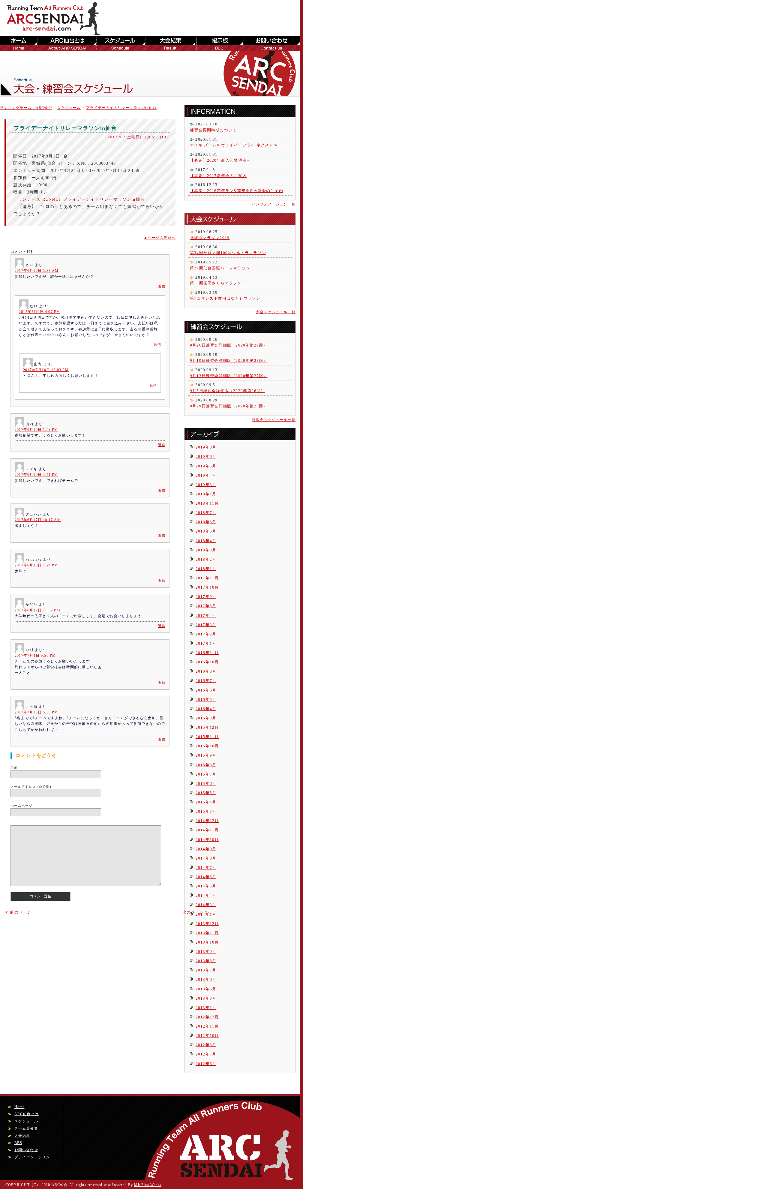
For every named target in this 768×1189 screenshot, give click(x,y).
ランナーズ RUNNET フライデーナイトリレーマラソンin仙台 (81, 199)
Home (19, 1107)
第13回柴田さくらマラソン (216, 283)
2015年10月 (207, 746)
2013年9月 (206, 951)
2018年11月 (207, 503)
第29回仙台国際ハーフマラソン (220, 268)
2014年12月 (207, 820)
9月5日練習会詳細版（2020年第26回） (227, 391)
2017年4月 (206, 615)
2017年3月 (206, 625)
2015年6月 (206, 783)
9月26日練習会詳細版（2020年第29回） (228, 345)
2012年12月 (207, 1017)
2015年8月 (206, 765)
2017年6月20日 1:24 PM (36, 565)
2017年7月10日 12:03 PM (46, 370)
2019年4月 (206, 475)
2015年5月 (206, 793)
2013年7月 (206, 970)
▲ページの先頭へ (160, 238)
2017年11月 (207, 578)
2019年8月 (206, 447)
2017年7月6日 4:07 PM (39, 312)
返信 (161, 286)
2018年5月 (206, 531)
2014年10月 (207, 839)
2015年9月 (206, 755)
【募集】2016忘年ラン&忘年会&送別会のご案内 (236, 190)
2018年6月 (206, 522)
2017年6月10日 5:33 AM (37, 271)
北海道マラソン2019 (210, 238)
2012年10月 (207, 1035)
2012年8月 (206, 1045)
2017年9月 (206, 596)
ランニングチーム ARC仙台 (26, 108)
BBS (219, 43)
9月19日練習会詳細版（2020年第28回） (228, 360)
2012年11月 (207, 1026)
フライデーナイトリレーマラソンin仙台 (121, 108)
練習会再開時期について (213, 130)
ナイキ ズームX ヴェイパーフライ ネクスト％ (234, 145)
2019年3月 (206, 484)
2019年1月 (206, 494)
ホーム (18, 43)
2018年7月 (206, 512)
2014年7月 (206, 867)
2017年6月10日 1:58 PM (36, 430)
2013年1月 (206, 1007)
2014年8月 (206, 858)
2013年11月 (207, 933)
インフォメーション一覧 (274, 204)
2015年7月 (206, 774)
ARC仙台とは (66, 43)
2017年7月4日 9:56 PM (35, 655)
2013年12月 (207, 923)
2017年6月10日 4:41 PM (36, 475)
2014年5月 (206, 886)
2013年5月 (206, 989)
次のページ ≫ (195, 912)
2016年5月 (206, 699)
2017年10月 (207, 587)
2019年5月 (206, 466)
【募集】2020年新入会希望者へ (220, 160)
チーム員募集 (26, 1128)
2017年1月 (206, 643)
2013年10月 (207, 942)
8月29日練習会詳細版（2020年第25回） (228, 406)
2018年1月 (206, 568)
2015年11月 (207, 736)
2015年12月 (207, 727)
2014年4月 (206, 895)
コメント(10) (155, 137)
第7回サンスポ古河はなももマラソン (225, 298)
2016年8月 (206, 671)
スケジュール (120, 43)
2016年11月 (207, 652)
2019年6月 (206, 456)
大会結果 (170, 43)
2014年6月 (206, 877)
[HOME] (57, 33)
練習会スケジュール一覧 (274, 420)
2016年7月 (206, 680)
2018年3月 (206, 550)
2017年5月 (206, 606)
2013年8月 (206, 961)
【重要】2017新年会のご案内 (218, 175)
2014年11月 (207, 830)
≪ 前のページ (17, 912)
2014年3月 (206, 904)
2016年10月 (207, 662)
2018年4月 (206, 541)
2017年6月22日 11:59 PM (37, 610)
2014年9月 (206, 849)
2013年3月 (206, 998)
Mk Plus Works (147, 1185)
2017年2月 (206, 634)
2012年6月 (206, 1063)
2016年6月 (206, 690)
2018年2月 (206, 559)
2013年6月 (206, 979)
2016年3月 (206, 718)
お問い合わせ (271, 43)
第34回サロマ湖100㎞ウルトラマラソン (228, 253)
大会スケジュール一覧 (276, 312)
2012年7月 (206, 1054)
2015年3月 (206, 811)
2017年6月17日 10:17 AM (38, 520)
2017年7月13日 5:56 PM (36, 712)
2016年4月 (206, 709)
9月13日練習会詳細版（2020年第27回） (228, 376)
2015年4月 (206, 802)
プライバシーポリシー (34, 1157)
